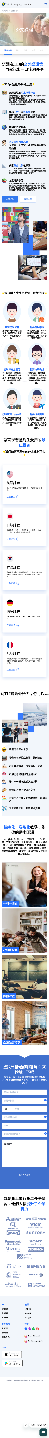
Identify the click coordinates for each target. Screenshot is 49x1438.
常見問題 (5, 1328)
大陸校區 (27, 1313)
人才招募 (5, 1317)
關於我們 (5, 1309)
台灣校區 (27, 1309)
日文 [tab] (26, 50)
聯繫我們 (5, 1333)
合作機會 (5, 1313)
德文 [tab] (41, 50)
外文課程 (5, 11)
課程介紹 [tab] (8, 50)
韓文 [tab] (34, 50)
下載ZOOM (6, 1337)
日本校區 (27, 1318)
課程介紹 (14, 11)
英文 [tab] (18, 50)
